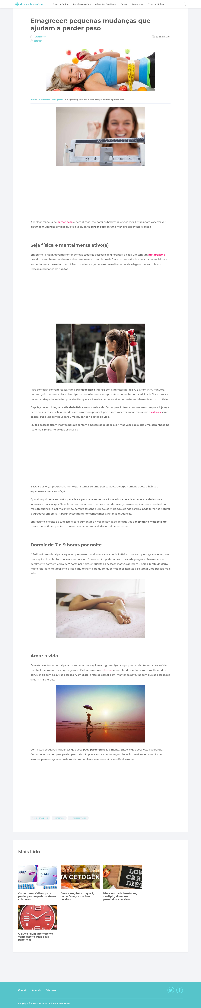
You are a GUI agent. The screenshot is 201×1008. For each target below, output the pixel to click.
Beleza (124, 4)
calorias (156, 412)
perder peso (65, 222)
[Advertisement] (100, 194)
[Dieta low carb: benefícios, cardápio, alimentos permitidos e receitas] (122, 877)
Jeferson (38, 41)
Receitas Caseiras (82, 4)
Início (33, 99)
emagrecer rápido (79, 818)
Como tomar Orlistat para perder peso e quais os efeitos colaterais (37, 896)
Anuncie (36, 990)
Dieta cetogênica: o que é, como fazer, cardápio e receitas (77, 896)
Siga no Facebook (179, 990)
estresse (107, 670)
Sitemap (51, 990)
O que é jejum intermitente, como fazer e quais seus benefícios (35, 936)
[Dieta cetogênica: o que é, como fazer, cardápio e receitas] (80, 877)
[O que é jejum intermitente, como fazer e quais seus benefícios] (37, 917)
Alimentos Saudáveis (105, 4)
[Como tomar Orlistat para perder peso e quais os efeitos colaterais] (37, 877)
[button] (184, 4)
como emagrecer (41, 818)
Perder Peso (44, 99)
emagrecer (59, 818)
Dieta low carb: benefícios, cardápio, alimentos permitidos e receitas (120, 896)
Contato (22, 990)
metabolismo (156, 254)
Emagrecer (40, 37)
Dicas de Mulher (156, 4)
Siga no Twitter (171, 990)
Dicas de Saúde (61, 4)
